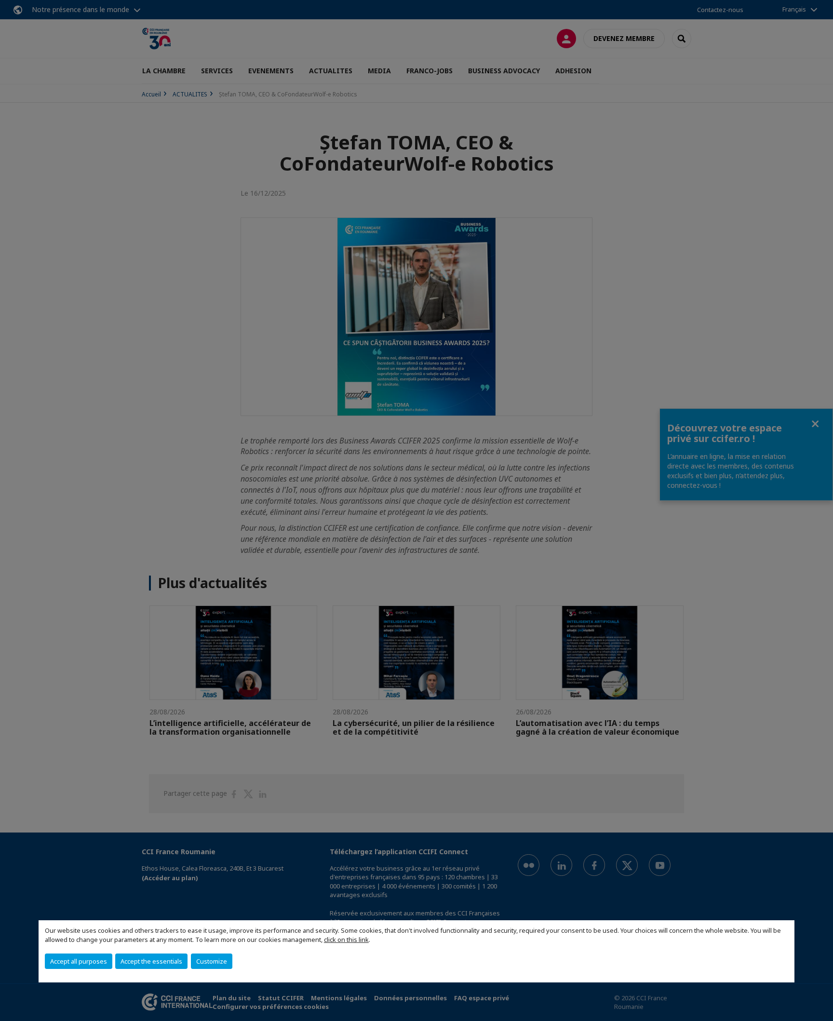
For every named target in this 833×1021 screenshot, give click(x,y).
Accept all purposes (78, 961)
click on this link (346, 939)
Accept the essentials (151, 961)
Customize (211, 961)
